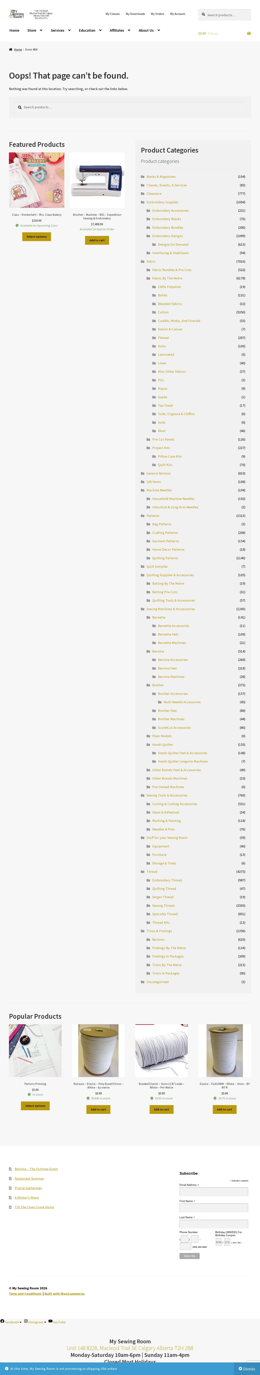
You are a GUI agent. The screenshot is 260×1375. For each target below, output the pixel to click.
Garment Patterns (165, 541)
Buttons (158, 939)
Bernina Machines (171, 676)
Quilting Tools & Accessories (173, 600)
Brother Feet (167, 710)
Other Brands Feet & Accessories (176, 770)
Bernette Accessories (173, 626)
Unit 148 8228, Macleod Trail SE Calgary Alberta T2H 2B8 (130, 1348)
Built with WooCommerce (64, 1293)
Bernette (158, 617)
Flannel (163, 338)
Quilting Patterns (165, 558)
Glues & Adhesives (165, 812)
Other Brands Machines (169, 778)
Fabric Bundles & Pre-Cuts (171, 270)
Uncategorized (158, 982)
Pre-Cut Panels (163, 439)
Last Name (187, 1217)
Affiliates (117, 30)
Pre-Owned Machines (168, 787)
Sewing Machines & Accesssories (171, 609)
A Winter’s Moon (27, 1197)
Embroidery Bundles (167, 227)
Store (31, 30)
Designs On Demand (173, 244)
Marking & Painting (166, 820)
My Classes (113, 14)
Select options (37, 236)
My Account (177, 14)
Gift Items (154, 482)
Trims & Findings (159, 931)
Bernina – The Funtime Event (36, 1169)
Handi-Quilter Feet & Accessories (182, 753)
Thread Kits (161, 922)
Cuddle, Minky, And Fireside (179, 321)
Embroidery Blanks (166, 219)
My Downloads (135, 14)
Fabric (151, 261)
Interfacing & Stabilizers (170, 253)
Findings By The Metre (169, 948)
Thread (152, 871)
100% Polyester (169, 287)
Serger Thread (163, 897)
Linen (162, 363)
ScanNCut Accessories (174, 727)
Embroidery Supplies (162, 202)
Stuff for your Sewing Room (167, 837)
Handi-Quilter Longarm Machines (183, 761)
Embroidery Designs (167, 236)
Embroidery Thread (167, 880)
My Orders (157, 14)
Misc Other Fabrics (172, 371)
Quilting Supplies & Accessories (170, 575)
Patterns (153, 515)
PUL (161, 380)
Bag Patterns (161, 524)
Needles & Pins (163, 829)
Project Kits (161, 448)
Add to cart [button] (97, 240)
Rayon (162, 388)
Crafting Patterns (165, 532)
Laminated (166, 354)
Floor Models (162, 736)
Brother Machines (171, 719)
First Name (187, 1201)
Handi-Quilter (162, 744)
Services (57, 30)
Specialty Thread (165, 914)
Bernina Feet (167, 668)
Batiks (162, 295)
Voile (161, 422)
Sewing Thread (163, 905)
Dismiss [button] (249, 1368)
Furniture (159, 854)
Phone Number (188, 1232)
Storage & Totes (164, 863)
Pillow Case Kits (170, 456)
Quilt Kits (165, 465)
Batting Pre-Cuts (164, 592)
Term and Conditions (25, 1293)
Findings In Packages (168, 956)
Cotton (163, 312)
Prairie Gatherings (28, 1188)
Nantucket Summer (29, 1178)
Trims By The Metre (167, 965)
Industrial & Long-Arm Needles (175, 507)
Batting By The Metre (168, 583)
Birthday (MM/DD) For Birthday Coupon (228, 1234)
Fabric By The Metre (167, 278)
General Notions (159, 473)
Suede (162, 397)
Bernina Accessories (173, 659)
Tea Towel (165, 405)
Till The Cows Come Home (34, 1207)
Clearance (154, 193)
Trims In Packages (165, 973)
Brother (158, 685)
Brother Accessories (173, 693)
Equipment (160, 846)
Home (14, 30)
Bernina (158, 651)
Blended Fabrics (170, 304)
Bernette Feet (168, 634)
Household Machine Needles (173, 498)
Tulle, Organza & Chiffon (176, 414)
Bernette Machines (172, 642)
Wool (161, 431)
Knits (162, 346)
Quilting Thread (164, 888)
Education (87, 30)
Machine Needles (159, 490)
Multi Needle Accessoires (182, 702)
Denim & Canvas (170, 329)
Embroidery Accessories (170, 210)
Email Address (189, 1185)
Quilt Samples (157, 566)
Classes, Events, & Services (167, 185)
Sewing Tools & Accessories (167, 795)
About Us (146, 30)
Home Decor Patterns (168, 549)
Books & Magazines (161, 176)
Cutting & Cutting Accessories (174, 804)
